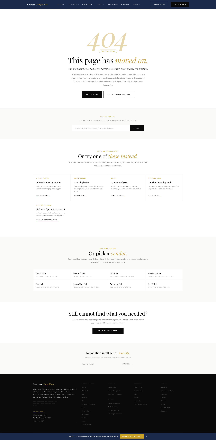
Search (137, 128)
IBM (83, 401)
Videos (100, 6)
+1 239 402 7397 (38, 421)
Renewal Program (114, 391)
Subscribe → (128, 364)
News (136, 397)
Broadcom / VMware (88, 404)
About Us (164, 387)
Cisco (83, 421)
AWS (83, 407)
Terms (163, 404)
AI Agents (125, 6)
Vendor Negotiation (114, 403)
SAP (83, 394)
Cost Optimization (114, 410)
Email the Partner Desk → (108, 331)
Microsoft (85, 391)
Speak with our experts (132, 436)
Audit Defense (112, 407)
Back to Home (92, 94)
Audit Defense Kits (140, 404)
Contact (163, 397)
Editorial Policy (166, 407)
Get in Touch (180, 4)
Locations (164, 394)
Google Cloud (86, 411)
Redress (37, 4)
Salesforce (85, 397)
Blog (135, 394)
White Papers (87, 4)
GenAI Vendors (86, 424)
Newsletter (159, 4)
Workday (85, 418)
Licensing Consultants (115, 414)
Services (61, 6)
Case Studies (112, 4)
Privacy (163, 401)
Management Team (167, 391)
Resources (74, 6)
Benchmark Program (115, 394)
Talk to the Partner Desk (119, 94)
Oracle (84, 387)
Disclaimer (164, 411)
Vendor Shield (112, 387)
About (136, 6)
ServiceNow (85, 414)
